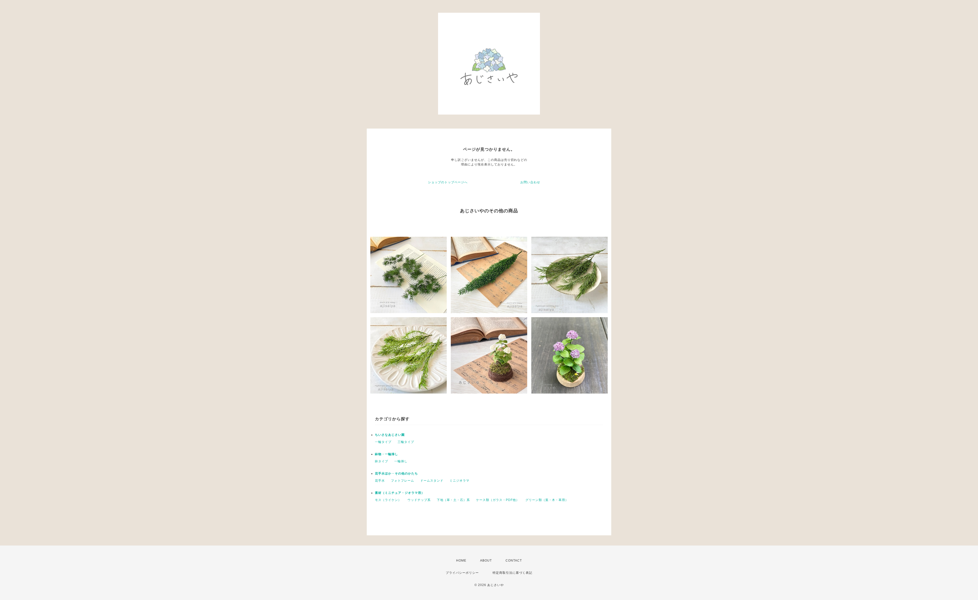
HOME (461, 560)
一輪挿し (401, 461)
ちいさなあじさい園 (390, 435)
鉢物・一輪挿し (386, 454)
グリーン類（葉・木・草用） (546, 500)
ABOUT (486, 560)
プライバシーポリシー (462, 573)
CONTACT (514, 560)
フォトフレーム (402, 480)
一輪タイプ (383, 442)
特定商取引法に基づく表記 (512, 573)
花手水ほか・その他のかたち (396, 473)
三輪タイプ (406, 442)
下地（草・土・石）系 (453, 500)
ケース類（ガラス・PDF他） (497, 500)
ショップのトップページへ (448, 182)
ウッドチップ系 (419, 500)
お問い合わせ (530, 182)
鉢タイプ (381, 461)
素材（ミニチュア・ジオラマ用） (400, 493)
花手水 (380, 480)
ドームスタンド (431, 480)
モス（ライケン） (388, 500)
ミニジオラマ (459, 480)
